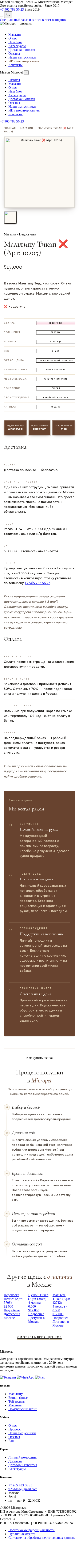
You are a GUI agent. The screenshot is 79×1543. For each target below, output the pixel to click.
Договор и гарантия (22, 1465)
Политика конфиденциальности (31, 1530)
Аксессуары (17, 46)
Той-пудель (16, 1401)
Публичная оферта (21, 1534)
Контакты (15, 65)
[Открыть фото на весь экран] (39, 172)
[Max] (40, 1377)
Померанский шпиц (22, 1409)
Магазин (14, 34)
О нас (12, 38)
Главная (14, 80)
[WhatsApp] (25, 1377)
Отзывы (14, 53)
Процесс (14, 1429)
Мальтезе (14, 1405)
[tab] (10, 217)
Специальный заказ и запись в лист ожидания (33, 20)
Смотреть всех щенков (39, 1337)
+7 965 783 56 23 (37, 583)
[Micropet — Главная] (16, 23)
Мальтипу (15, 1394)
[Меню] (1, 16)
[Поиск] (8, 14)
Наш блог (15, 42)
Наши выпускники (22, 57)
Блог (11, 1440)
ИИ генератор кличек (24, 61)
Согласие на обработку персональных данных (41, 1537)
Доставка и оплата (21, 50)
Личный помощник (22, 1457)
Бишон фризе (18, 1397)
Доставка (15, 1461)
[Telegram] (8, 1377)
